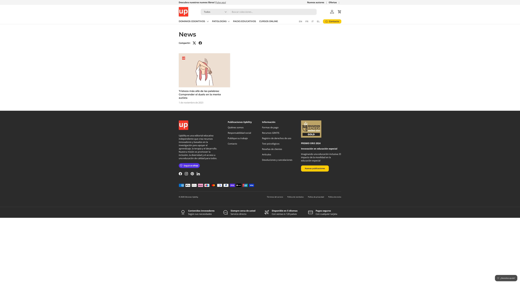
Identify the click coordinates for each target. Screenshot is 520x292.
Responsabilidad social (239, 132)
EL (318, 21)
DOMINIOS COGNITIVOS (192, 21)
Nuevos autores (315, 2)
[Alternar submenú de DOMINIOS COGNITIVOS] (207, 21)
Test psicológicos (271, 143)
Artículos (266, 154)
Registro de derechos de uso (276, 138)
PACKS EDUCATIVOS (244, 21)
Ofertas (333, 2)
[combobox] (259, 12)
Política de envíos (334, 197)
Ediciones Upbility (191, 197)
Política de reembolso (295, 197)
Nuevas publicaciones (315, 168)
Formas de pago (270, 127)
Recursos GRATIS (270, 132)
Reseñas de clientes (272, 149)
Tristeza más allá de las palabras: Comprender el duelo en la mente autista (200, 94)
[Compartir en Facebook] (200, 43)
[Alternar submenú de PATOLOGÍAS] (228, 21)
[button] (340, 12)
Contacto (232, 143)
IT (313, 21)
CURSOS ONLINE (268, 21)
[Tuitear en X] (194, 43)
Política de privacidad (316, 197)
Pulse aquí (220, 2)
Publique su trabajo (238, 138)
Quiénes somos (236, 127)
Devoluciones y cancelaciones (277, 159)
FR (306, 21)
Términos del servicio (275, 197)
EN (300, 21)
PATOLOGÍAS (219, 21)
